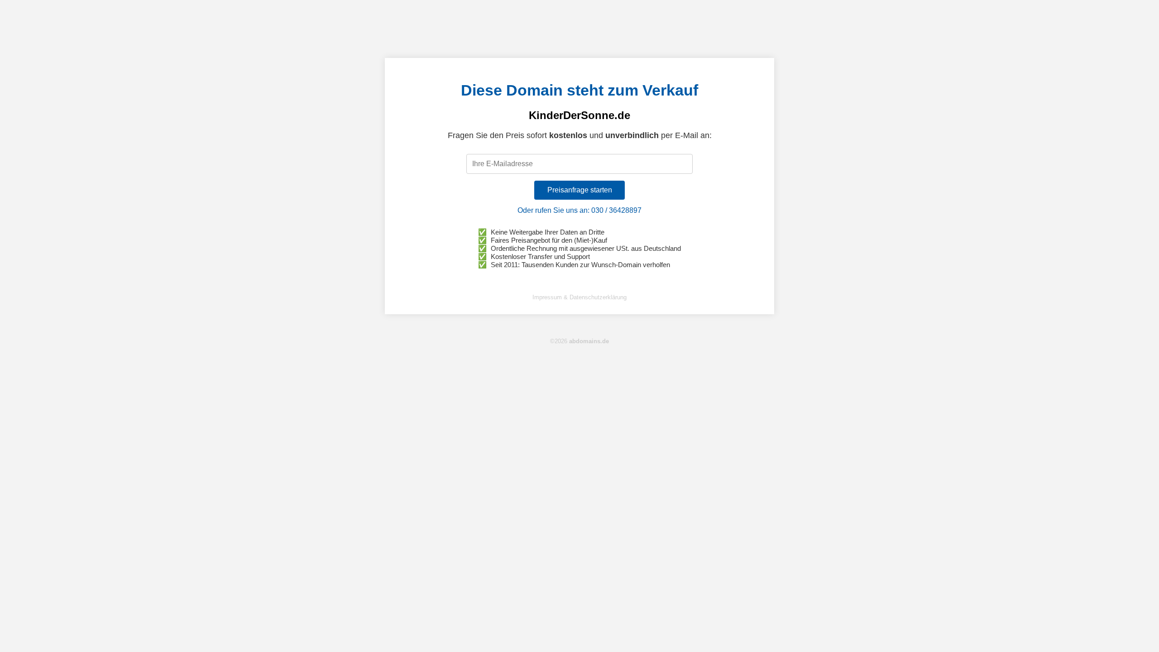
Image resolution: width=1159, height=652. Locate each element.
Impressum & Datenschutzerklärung (579, 297)
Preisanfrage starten (579, 190)
